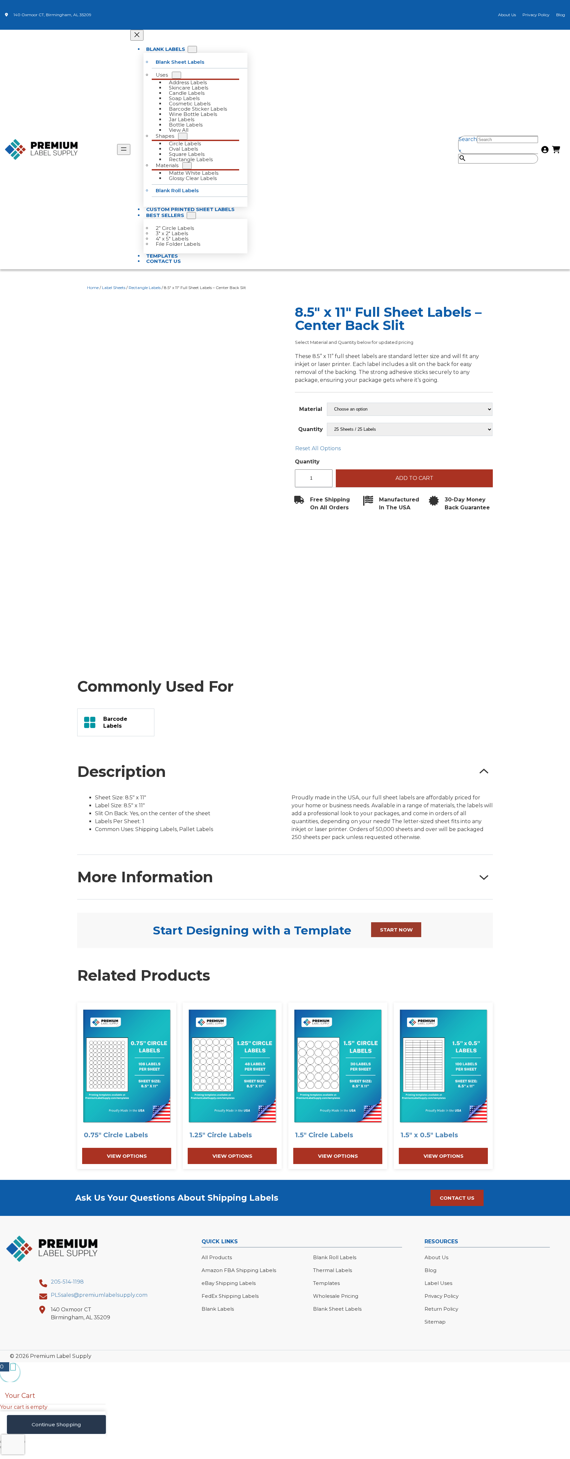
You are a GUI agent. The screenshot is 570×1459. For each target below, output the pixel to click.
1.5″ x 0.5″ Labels (429, 1135)
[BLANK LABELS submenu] (192, 49)
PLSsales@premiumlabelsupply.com (99, 1295)
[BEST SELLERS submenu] (191, 215)
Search (468, 139)
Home (93, 287)
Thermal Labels (332, 1270)
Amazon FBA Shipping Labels (239, 1270)
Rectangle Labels (145, 287)
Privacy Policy (536, 14)
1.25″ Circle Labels (220, 1135)
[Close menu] (136, 35)
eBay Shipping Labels (229, 1283)
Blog (560, 14)
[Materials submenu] (187, 165)
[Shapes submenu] (182, 136)
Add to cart (414, 478)
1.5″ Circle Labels (324, 1135)
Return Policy (441, 1309)
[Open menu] (123, 149)
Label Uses (438, 1283)
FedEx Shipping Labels (230, 1296)
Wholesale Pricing (335, 1296)
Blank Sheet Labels (337, 1309)
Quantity (310, 429)
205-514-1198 (67, 1282)
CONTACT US (457, 1198)
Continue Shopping (56, 1424)
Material (310, 409)
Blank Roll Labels (334, 1257)
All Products (217, 1257)
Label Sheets (113, 287)
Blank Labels (218, 1309)
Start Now (396, 930)
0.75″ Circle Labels (116, 1135)
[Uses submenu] (176, 75)
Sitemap (435, 1322)
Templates (326, 1283)
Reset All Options (318, 448)
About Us (507, 14)
